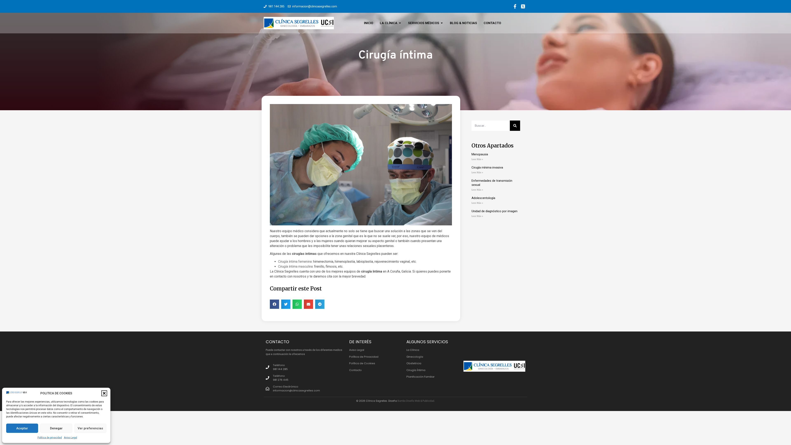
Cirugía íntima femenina (295, 261)
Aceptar (22, 428)
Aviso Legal (70, 437)
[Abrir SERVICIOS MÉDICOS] (441, 23)
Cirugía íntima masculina (295, 266)
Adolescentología (483, 198)
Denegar (56, 428)
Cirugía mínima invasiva (487, 167)
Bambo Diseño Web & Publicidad (416, 400)
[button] (104, 393)
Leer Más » (477, 159)
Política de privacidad (49, 437)
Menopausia (480, 154)
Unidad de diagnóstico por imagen (494, 211)
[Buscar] (515, 126)
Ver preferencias (90, 428)
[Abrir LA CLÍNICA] (399, 23)
